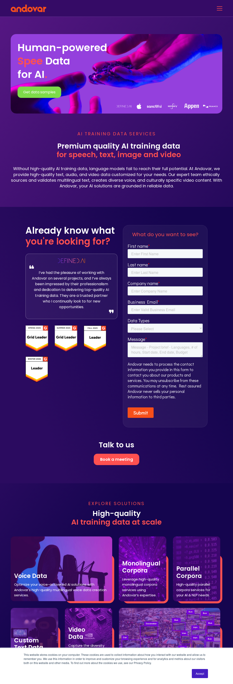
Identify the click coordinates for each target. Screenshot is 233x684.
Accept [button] (200, 673)
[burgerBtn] (219, 8)
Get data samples (39, 92)
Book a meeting (116, 459)
